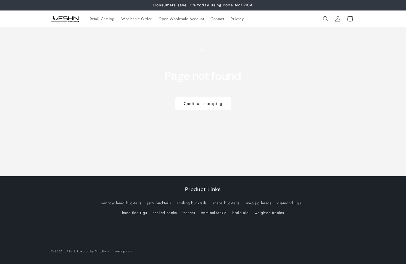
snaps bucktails (225, 203)
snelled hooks (165, 212)
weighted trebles (269, 212)
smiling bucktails (192, 203)
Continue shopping (203, 104)
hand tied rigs (134, 212)
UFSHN (70, 251)
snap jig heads (258, 203)
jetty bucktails (159, 203)
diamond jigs (289, 203)
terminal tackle (213, 212)
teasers (189, 212)
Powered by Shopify (91, 251)
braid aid (240, 212)
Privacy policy (122, 251)
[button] (326, 19)
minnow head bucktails (121, 203)
